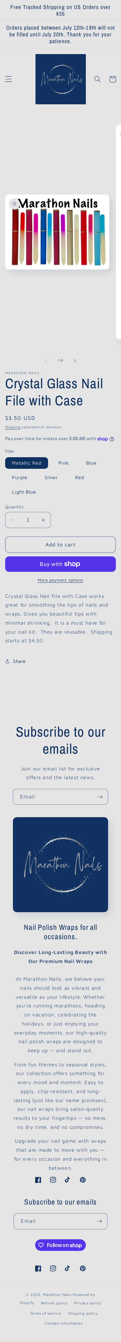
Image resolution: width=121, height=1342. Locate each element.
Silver (51, 477)
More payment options (60, 580)
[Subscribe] (100, 797)
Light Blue (24, 492)
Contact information (64, 1323)
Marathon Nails (58, 1294)
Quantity (14, 506)
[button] (8, 79)
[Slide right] (75, 361)
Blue (91, 463)
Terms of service (45, 1313)
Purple (19, 477)
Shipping (13, 427)
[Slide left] (46, 361)
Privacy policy (87, 1303)
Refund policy (54, 1303)
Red (79, 477)
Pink (63, 463)
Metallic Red (27, 463)
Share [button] (19, 661)
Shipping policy (83, 1313)
